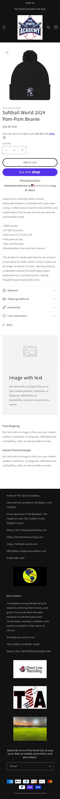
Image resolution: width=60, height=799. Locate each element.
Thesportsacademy (25, 793)
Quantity (6, 143)
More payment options (30, 180)
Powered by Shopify (39, 793)
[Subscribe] (49, 766)
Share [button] (9, 324)
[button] (4, 27)
